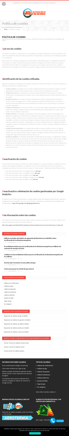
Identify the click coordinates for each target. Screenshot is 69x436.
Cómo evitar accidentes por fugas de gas (14, 368)
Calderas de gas (8, 286)
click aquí (38, 171)
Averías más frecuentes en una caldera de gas (20, 263)
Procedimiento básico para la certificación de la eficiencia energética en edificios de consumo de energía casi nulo (16, 381)
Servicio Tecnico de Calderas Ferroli (14, 347)
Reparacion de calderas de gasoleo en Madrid (17, 320)
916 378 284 (23, 3)
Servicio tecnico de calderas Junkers (14, 351)
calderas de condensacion (11, 283)
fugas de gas (8, 301)
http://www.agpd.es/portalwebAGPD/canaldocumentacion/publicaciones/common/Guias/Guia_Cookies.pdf (32, 225)
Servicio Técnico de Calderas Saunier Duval (16, 343)
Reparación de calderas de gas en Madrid (16, 316)
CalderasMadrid (12, 242)
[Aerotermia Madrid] (17, 417)
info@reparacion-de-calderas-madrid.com (44, 3)
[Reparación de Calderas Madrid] (34, 13)
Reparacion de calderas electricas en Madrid (16, 328)
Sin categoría (7, 304)
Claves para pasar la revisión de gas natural (19, 269)
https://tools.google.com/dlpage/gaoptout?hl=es (26, 203)
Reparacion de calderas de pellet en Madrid (16, 324)
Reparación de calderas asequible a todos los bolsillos (17, 412)
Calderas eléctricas (9, 295)
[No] (67, 431)
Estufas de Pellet (8, 298)
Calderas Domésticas (10, 292)
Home (5, 29)
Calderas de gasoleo (10, 289)
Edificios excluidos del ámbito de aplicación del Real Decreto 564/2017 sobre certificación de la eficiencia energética (17, 373)
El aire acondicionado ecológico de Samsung (15, 365)
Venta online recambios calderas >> (46, 392)
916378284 (60, 421)
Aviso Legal (39, 420)
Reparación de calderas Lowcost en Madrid (16, 332)
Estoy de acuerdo (35, 433)
